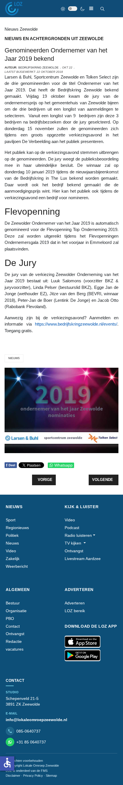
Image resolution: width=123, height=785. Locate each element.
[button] (80, 535)
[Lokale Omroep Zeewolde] (14, 8)
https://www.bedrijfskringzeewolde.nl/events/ (76, 324)
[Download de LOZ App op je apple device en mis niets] (82, 642)
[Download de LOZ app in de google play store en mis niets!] (82, 655)
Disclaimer (13, 775)
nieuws (14, 358)
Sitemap (51, 775)
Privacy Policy (33, 775)
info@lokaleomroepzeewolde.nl (36, 719)
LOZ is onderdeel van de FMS (26, 770)
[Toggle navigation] (91, 8)
